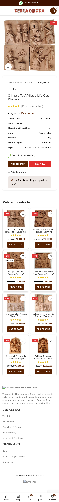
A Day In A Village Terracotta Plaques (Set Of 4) (15, 231)
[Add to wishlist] (23, 214)
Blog (4, 451)
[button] (15, 245)
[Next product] (15, 88)
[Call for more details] (21, 3)
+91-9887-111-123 (32, 3)
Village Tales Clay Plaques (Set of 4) (15, 273)
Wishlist (6, 416)
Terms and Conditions (13, 438)
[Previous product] (9, 88)
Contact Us (7, 462)
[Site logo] (29, 10)
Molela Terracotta (25, 82)
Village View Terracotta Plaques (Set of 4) (43, 315)
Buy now (40, 164)
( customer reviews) (32, 106)
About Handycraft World (14, 456)
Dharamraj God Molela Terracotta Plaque (16, 357)
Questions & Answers (12, 427)
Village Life (43, 82)
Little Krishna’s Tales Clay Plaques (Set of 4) (43, 273)
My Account (8, 421)
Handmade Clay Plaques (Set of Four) (15, 315)
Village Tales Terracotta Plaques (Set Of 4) (43, 230)
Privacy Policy (9, 432)
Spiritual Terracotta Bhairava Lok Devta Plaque (43, 358)
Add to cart (18, 164)
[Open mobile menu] (4, 11)
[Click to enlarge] (8, 66)
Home (11, 82)
